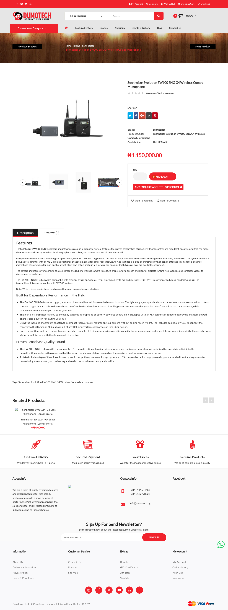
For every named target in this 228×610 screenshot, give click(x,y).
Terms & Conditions (23, 578)
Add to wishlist (144, 200)
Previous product (27, 46)
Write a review (165, 93)
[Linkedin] (129, 590)
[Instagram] (88, 590)
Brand (76, 45)
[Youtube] (119, 590)
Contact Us (74, 562)
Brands (124, 562)
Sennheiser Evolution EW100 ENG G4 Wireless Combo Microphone (103, 49)
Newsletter (178, 578)
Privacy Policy (20, 572)
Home (68, 45)
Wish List (177, 572)
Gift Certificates (129, 567)
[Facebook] (99, 590)
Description (25, 233)
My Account (179, 562)
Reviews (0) (51, 233)
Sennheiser (88, 45)
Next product (202, 46)
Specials (124, 578)
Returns (72, 567)
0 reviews (151, 93)
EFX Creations (36, 604)
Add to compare (169, 200)
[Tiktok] (139, 590)
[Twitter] (109, 590)
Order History (180, 567)
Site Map (73, 572)
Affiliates (125, 572)
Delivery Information (24, 567)
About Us (17, 562)
